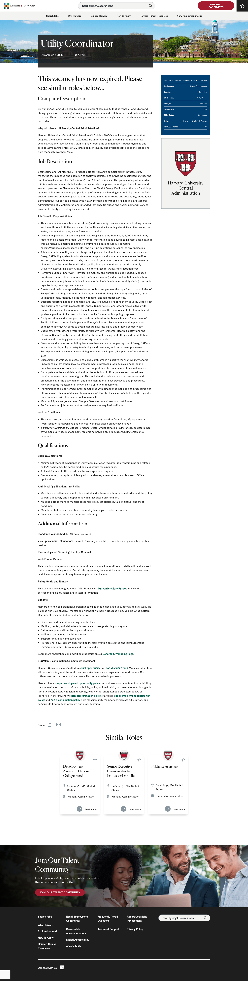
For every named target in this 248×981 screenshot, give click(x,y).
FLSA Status (169, 115)
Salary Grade (169, 109)
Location (167, 92)
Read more (91, 808)
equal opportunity (90, 667)
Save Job (95, 760)
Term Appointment (171, 127)
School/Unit (169, 80)
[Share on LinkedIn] (49, 725)
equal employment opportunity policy (78, 683)
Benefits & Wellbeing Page (118, 653)
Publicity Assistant (164, 766)
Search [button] (150, 5)
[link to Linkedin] (62, 967)
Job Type (167, 103)
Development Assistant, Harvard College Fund (76, 771)
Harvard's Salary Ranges (112, 588)
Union (166, 121)
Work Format (169, 98)
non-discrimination (117, 667)
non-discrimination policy (86, 695)
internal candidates (216, 5)
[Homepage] (19, 6)
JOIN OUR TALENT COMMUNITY (60, 892)
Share (41, 725)
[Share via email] (58, 725)
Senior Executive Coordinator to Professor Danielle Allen (121, 772)
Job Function (169, 86)
